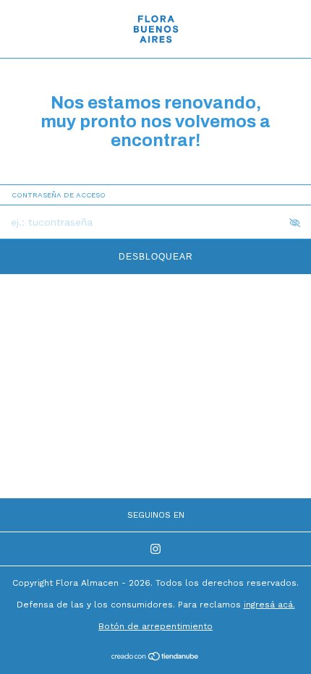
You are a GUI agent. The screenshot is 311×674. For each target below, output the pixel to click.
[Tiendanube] (156, 657)
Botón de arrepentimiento (155, 626)
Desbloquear (156, 257)
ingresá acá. (269, 605)
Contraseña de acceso (59, 195)
